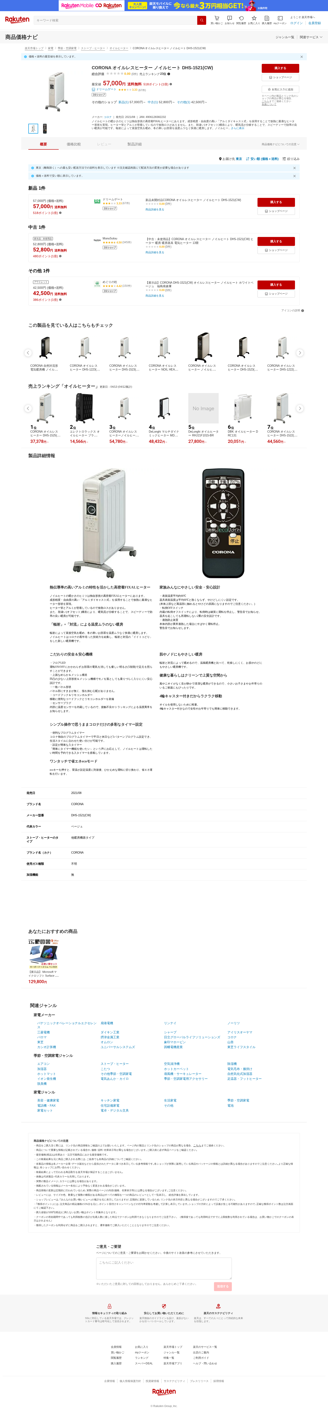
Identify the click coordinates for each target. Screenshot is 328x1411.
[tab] (43, 144)
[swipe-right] (299, 352)
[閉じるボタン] (302, 56)
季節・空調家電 (67, 48)
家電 (50, 48)
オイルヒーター (119, 48)
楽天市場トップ (34, 48)
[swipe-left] (28, 352)
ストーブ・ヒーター (93, 48)
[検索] (201, 20)
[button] (230, 20)
